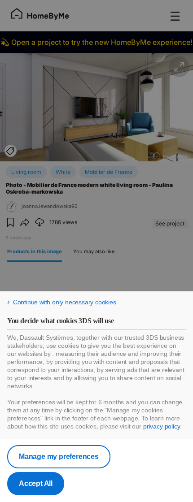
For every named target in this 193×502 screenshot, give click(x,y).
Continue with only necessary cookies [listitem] (64, 302)
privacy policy (161, 426)
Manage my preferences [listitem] (59, 456)
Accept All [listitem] (36, 483)
